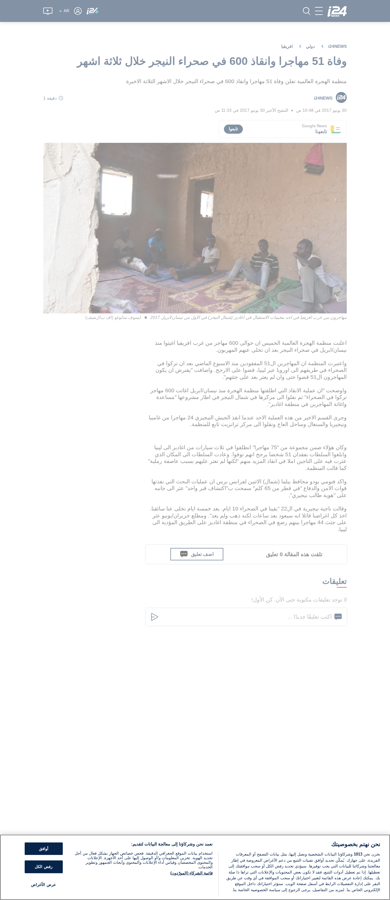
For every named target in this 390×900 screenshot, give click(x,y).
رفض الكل (43, 866)
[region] (195, 867)
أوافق (43, 848)
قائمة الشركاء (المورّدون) (191, 873)
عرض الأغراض (43, 884)
